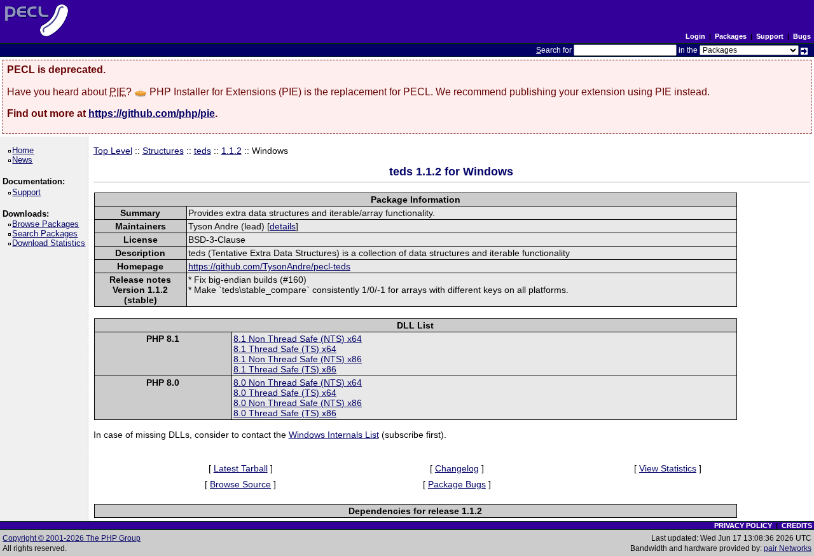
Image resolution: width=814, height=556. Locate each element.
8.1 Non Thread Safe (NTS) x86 (297, 359)
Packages (731, 36)
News (24, 160)
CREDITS (797, 525)
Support (769, 36)
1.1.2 (231, 151)
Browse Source (240, 484)
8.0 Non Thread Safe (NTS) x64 (297, 382)
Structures (163, 151)
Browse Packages (47, 224)
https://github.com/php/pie (151, 113)
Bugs (802, 36)
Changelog (457, 468)
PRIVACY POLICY (743, 525)
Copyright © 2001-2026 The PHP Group (72, 538)
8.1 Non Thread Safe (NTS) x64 (297, 339)
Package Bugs (457, 484)
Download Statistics (51, 243)
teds (202, 151)
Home (25, 150)
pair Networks (787, 548)
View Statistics (667, 468)
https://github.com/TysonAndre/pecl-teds (269, 266)
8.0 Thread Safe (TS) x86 (284, 413)
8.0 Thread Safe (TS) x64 (284, 393)
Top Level (112, 151)
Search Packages (47, 233)
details (283, 226)
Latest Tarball (241, 468)
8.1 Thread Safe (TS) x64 (284, 349)
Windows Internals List (334, 435)
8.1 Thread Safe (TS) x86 (284, 369)
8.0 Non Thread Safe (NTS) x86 (297, 403)
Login (695, 36)
